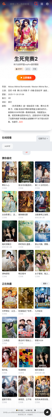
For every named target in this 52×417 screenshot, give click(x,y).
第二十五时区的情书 (42, 185)
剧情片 (20, 69)
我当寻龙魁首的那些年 (25, 185)
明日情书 (22, 273)
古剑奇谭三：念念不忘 (9, 214)
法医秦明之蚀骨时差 (42, 214)
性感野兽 (22, 370)
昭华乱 (5, 370)
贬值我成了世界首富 (25, 311)
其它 (10, 102)
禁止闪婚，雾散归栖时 (42, 244)
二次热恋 (5, 340)
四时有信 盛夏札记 (25, 244)
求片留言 (20, 410)
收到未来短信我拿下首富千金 (42, 399)
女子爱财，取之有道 (42, 273)
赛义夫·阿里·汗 (23, 90)
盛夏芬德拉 (6, 399)
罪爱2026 (39, 340)
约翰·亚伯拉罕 (36, 90)
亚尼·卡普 (12, 90)
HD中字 (7, 146)
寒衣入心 (5, 185)
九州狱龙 (38, 311)
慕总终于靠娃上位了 (25, 340)
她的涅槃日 (6, 244)
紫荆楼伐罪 (23, 214)
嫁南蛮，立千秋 (24, 399)
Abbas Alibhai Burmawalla (19, 86)
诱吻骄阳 (5, 273)
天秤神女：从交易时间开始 (9, 311)
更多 (44, 284)
